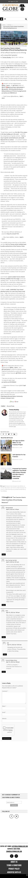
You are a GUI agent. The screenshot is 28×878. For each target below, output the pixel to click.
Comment (5, 691)
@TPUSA (15, 85)
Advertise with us (14, 872)
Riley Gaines (7, 487)
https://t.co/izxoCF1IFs (13, 234)
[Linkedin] (14, 434)
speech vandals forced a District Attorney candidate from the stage (13, 278)
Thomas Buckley (6, 57)
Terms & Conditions (14, 865)
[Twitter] (8, 434)
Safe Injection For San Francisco (19, 456)
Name (4, 706)
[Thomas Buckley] (4, 412)
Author (3, 406)
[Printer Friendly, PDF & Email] (14, 402)
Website (4, 718)
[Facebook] (3, 434)
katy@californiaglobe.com (20, 846)
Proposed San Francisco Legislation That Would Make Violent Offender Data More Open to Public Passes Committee (20, 473)
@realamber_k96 (6, 89)
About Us (14, 862)
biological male (8, 486)
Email (4, 712)
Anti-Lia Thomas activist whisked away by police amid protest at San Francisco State (13, 245)
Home (3, 25)
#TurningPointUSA (21, 91)
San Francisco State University (17, 487)
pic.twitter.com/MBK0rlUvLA (9, 93)
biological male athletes (18, 486)
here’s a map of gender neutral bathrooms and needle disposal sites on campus (13, 138)
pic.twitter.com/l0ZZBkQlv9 (9, 382)
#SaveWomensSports (17, 89)
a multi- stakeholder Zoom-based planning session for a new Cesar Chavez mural (13, 290)
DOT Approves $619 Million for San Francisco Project (18, 443)
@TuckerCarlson (6, 369)
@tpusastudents (12, 87)
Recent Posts (10, 406)
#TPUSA (13, 91)
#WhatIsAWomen (6, 91)
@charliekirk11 (21, 87)
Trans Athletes (4, 491)
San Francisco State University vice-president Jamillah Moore (13, 66)
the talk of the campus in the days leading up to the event (14, 133)
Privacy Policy (14, 868)
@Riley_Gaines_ (6, 85)
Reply (3, 554)
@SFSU (4, 87)
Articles (9, 25)
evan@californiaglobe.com (14, 851)
